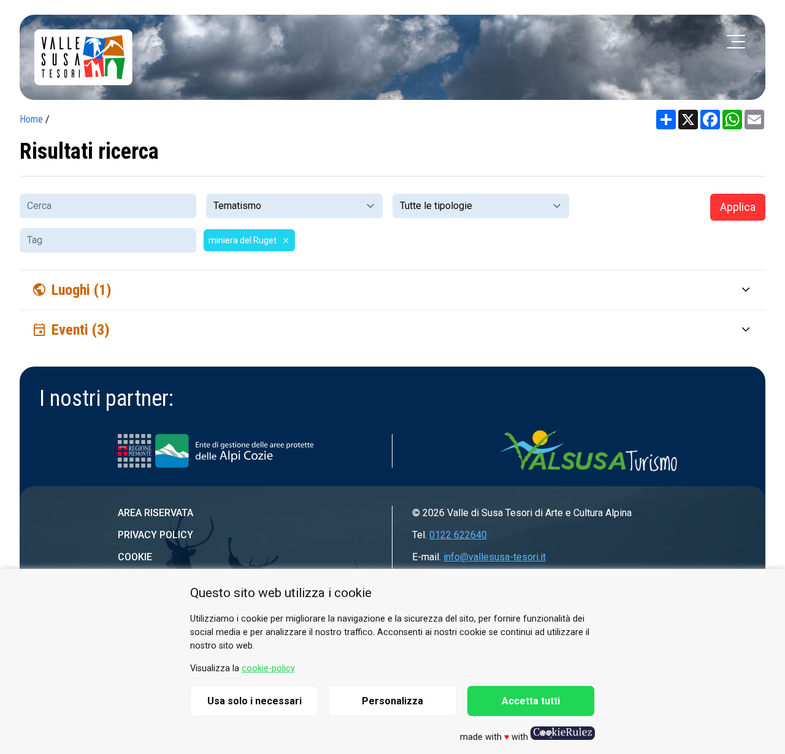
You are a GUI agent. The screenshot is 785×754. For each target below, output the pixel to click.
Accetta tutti (531, 701)
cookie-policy (268, 668)
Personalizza (392, 701)
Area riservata (155, 513)
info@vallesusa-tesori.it (494, 557)
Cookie (135, 557)
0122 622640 (458, 535)
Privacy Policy (155, 535)
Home (31, 119)
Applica (738, 206)
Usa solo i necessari (254, 701)
